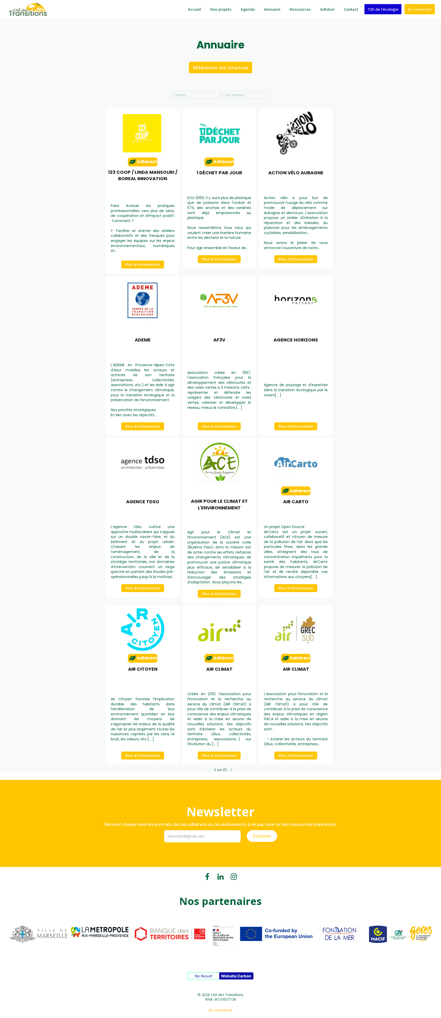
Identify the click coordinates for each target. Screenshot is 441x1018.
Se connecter (420, 9)
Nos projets (220, 9)
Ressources (300, 9)
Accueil (194, 9)
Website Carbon (236, 976)
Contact (351, 9)
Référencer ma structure (220, 68)
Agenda (248, 9)
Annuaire (272, 9)
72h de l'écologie (383, 9)
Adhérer (327, 9)
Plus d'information (142, 264)
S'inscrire (262, 836)
